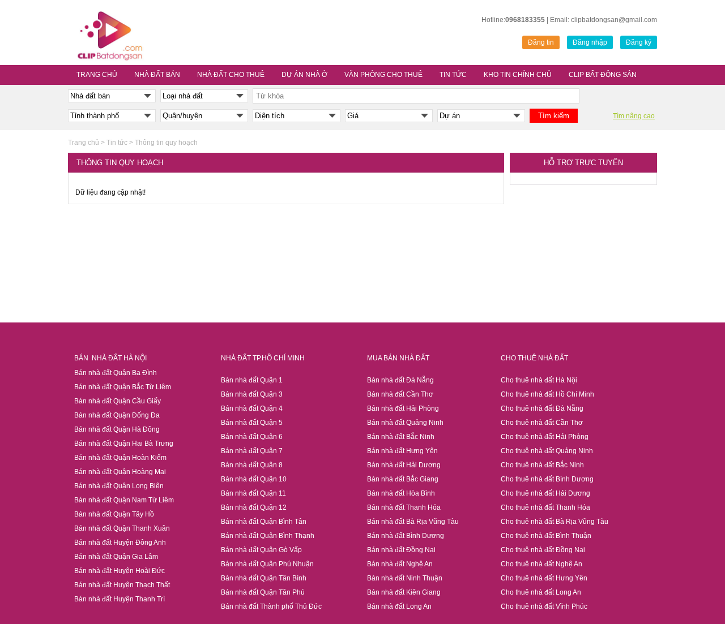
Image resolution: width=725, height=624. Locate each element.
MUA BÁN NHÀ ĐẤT (398, 358)
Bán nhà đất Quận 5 (252, 423)
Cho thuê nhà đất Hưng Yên (544, 578)
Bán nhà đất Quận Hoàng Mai (120, 472)
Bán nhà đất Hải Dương (404, 465)
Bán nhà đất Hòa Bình (401, 493)
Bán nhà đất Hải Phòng (403, 408)
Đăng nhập (590, 42)
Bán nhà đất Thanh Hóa (404, 507)
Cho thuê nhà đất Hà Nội (539, 380)
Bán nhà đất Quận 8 (252, 465)
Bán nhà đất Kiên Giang (404, 592)
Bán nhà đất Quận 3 (252, 394)
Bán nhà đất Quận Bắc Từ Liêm (122, 387)
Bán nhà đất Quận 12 (254, 507)
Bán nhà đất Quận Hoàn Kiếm (120, 458)
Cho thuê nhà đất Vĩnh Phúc (544, 606)
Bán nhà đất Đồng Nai (401, 550)
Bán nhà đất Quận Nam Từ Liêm (124, 500)
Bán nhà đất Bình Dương (405, 536)
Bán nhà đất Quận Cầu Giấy (118, 401)
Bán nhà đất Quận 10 (254, 479)
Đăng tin (541, 42)
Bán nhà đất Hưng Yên (402, 451)
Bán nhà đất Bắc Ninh (400, 437)
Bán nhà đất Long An (399, 606)
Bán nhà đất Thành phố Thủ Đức (271, 606)
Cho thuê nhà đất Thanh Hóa (545, 507)
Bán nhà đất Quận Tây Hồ (114, 514)
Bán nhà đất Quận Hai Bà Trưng (123, 443)
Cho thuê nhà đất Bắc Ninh (542, 465)
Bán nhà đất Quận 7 (252, 451)
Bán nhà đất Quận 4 (252, 408)
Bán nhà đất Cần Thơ (400, 394)
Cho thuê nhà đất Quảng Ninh (547, 451)
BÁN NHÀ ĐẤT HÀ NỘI (110, 358)
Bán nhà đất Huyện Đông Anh (120, 542)
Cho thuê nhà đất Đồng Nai (543, 550)
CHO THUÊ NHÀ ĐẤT (534, 358)
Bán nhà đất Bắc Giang (402, 479)
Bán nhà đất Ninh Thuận (404, 578)
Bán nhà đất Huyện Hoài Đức (119, 571)
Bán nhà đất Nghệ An (400, 564)
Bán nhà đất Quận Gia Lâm (116, 557)
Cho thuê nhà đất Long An (541, 592)
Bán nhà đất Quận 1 (252, 380)
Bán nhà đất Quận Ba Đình (115, 373)
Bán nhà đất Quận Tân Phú (263, 592)
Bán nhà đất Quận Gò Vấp (261, 550)
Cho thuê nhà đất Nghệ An (541, 564)
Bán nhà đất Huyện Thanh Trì (119, 599)
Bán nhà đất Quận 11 (253, 493)
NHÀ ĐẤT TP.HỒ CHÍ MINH (263, 358)
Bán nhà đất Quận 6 (252, 437)
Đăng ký (638, 42)
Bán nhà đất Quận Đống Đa (117, 415)
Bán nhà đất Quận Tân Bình (263, 578)
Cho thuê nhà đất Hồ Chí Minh (547, 394)
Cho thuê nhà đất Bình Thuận (546, 536)
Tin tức (116, 143)
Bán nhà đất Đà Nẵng (400, 380)
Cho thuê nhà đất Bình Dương (547, 479)
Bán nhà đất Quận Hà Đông (117, 429)
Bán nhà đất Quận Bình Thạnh (267, 536)
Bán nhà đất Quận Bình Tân (263, 522)
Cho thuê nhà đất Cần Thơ (542, 423)
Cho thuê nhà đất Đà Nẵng (542, 408)
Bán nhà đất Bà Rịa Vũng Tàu (413, 522)
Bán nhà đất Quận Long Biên (119, 486)
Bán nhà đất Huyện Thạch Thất (122, 585)
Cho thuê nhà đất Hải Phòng (544, 437)
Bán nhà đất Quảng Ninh (405, 423)
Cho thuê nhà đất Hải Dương (545, 493)
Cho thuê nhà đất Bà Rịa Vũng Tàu (554, 522)
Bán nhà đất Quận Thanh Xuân (122, 528)
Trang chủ (83, 143)
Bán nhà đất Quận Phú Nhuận (267, 564)
